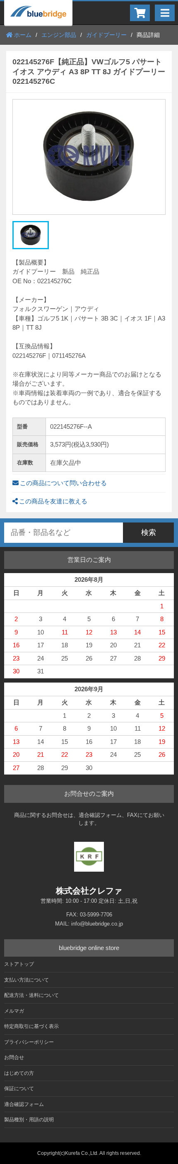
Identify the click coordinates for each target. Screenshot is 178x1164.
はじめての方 (19, 1073)
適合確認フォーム (24, 1104)
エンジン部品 (58, 35)
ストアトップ (19, 964)
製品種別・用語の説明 (29, 1120)
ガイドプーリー (106, 35)
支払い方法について (26, 980)
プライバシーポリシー (29, 1042)
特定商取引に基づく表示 (31, 1026)
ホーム (22, 35)
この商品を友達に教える (53, 501)
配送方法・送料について (31, 995)
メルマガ (14, 1011)
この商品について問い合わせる (63, 482)
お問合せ (14, 1057)
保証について (19, 1088)
